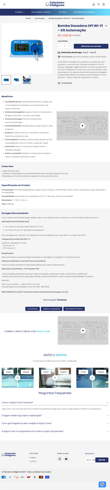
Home (28, 18)
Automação (40, 18)
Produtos (19, 12)
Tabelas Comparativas (51, 309)
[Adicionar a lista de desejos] (106, 26)
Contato (33, 461)
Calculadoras (33, 309)
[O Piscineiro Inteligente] (55, 4)
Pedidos (32, 457)
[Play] (82, 125)
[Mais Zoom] (47, 27)
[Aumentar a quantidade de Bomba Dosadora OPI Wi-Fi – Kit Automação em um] (69, 46)
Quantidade (63, 41)
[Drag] (17, 378)
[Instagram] (59, 459)
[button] (103, 4)
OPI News (63, 12)
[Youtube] (66, 459)
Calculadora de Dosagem (84, 12)
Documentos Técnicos (74, 309)
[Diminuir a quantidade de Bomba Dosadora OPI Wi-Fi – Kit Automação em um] (60, 46)
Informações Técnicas (40, 12)
